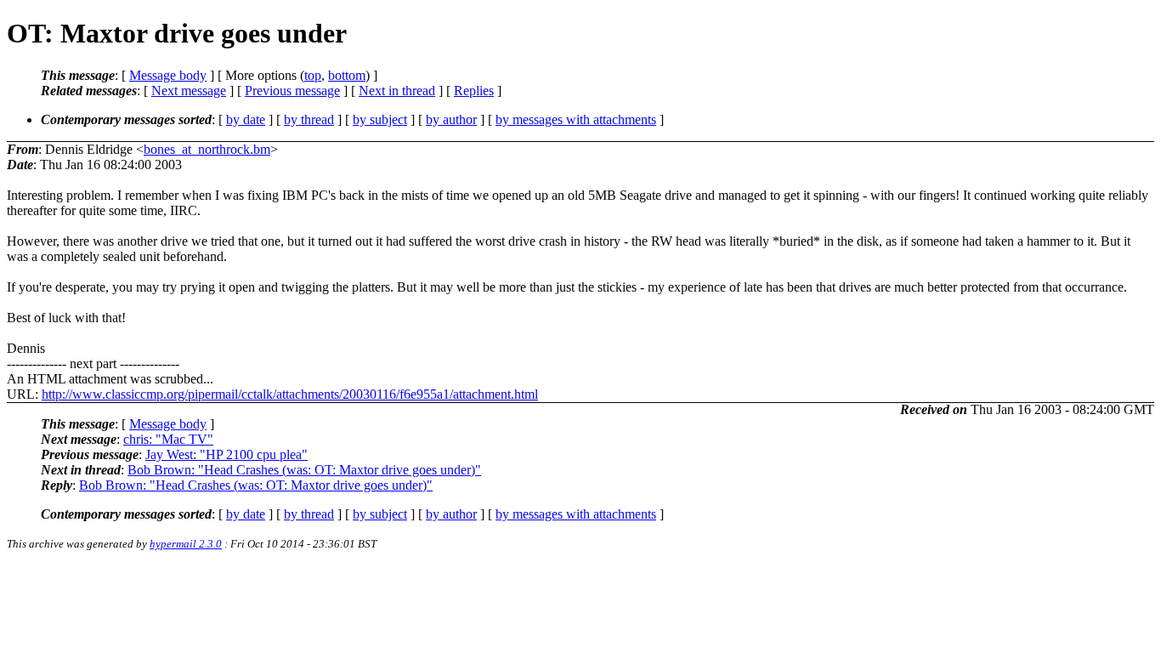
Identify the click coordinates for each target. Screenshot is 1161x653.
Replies (474, 90)
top (312, 75)
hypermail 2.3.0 (186, 543)
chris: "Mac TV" (168, 439)
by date (245, 119)
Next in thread (397, 90)
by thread (309, 119)
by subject (380, 119)
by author (451, 119)
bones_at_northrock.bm (207, 149)
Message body (168, 75)
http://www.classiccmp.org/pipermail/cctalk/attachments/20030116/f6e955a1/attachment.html (290, 394)
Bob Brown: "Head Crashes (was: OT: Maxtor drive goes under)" (304, 470)
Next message (188, 90)
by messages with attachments (576, 119)
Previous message (292, 90)
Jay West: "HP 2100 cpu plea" (226, 454)
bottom (346, 75)
